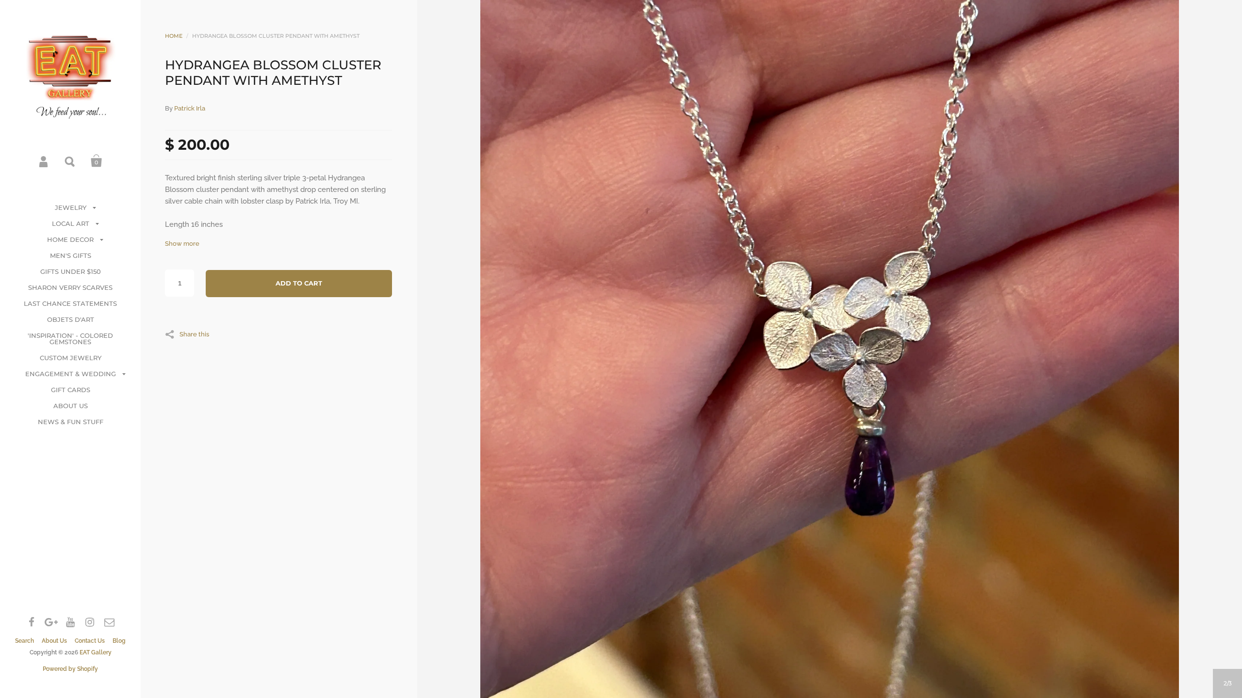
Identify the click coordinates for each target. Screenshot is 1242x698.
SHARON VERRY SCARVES (70, 287)
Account (44, 161)
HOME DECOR (70, 239)
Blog (119, 640)
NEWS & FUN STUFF (70, 422)
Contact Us (90, 640)
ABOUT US (70, 406)
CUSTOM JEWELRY (70, 358)
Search (70, 161)
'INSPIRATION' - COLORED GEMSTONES (70, 339)
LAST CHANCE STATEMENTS (70, 303)
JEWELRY (70, 207)
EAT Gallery (96, 652)
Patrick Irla (189, 108)
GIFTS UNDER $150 (70, 271)
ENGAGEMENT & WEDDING (70, 374)
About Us (54, 640)
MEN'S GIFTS (70, 255)
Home (173, 35)
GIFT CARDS (70, 390)
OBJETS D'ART (70, 319)
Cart (96, 161)
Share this (194, 334)
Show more (182, 243)
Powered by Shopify (70, 669)
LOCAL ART (70, 223)
